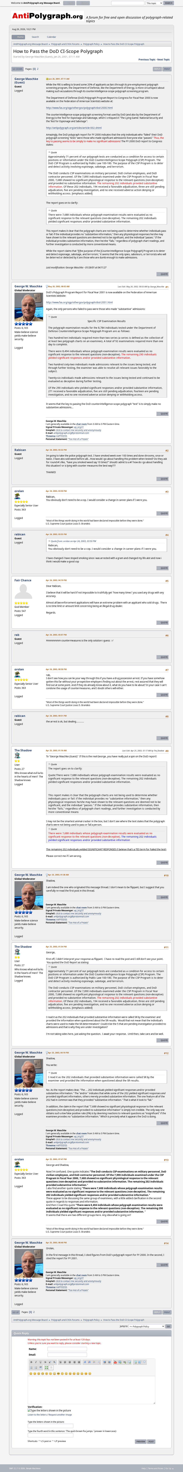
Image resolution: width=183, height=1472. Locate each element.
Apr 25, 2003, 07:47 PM (56, 1159)
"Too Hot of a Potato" (78, 439)
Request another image (60, 1414)
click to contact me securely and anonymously (78, 430)
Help (144, 1468)
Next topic (163, 59)
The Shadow (23, 750)
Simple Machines (33, 1468)
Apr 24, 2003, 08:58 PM (56, 669)
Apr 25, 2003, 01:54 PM (56, 946)
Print (167, 69)
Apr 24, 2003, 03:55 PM (56, 534)
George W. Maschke (28, 286)
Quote (164, 274)
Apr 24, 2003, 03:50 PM (56, 491)
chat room (81, 424)
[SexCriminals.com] (15, 513)
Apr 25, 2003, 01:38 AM (58, 874)
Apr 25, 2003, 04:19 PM (58, 1052)
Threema (50, 436)
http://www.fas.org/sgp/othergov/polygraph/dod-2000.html (79, 107)
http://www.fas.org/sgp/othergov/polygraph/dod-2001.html (79, 302)
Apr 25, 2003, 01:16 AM (56, 750)
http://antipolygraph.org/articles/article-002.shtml (74, 127)
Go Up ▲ (169, 1468)
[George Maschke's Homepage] (15, 343)
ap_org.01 (79, 427)
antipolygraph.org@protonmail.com (71, 433)
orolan (19, 491)
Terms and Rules (155, 1468)
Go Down (18, 69)
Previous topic (147, 59)
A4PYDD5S (61, 436)
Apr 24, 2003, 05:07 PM (56, 634)
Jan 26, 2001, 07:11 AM (59, 78)
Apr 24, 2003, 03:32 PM (56, 449)
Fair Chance (22, 580)
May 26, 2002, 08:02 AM (59, 286)
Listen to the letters (37, 1414)
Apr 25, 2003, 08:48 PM (56, 1242)
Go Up (16, 1312)
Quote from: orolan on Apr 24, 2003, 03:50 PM (73, 541)
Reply (157, 69)
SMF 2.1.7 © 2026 (17, 1468)
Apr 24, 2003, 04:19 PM (56, 580)
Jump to (123, 1326)
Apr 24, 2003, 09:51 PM (56, 715)
